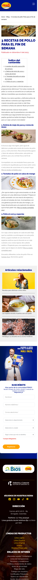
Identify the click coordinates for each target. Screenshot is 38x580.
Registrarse (11, 447)
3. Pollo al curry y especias (14, 81)
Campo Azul (5, 257)
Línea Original (19, 543)
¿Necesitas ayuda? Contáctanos (19, 556)
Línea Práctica (19, 540)
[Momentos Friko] (6, 4)
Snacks (19, 545)
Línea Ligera (19, 538)
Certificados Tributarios (19, 574)
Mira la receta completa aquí (11, 170)
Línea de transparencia (19, 559)
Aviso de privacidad (19, 566)
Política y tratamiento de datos (19, 564)
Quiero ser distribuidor (19, 576)
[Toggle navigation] (33, 4)
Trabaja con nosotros (19, 571)
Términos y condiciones (19, 561)
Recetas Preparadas (19, 548)
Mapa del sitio (19, 569)
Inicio (3, 17)
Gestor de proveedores (19, 579)
